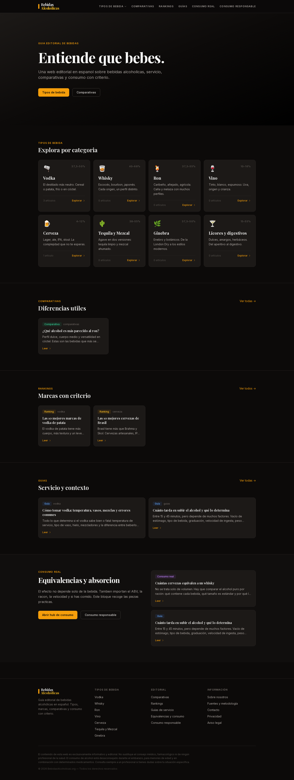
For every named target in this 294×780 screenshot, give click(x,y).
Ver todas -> (248, 301)
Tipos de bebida (111, 6)
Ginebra (100, 735)
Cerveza (100, 722)
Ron (97, 710)
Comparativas (142, 6)
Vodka (99, 697)
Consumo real (203, 6)
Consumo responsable (238, 6)
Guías (182, 6)
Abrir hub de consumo (57, 615)
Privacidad (214, 716)
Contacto (213, 710)
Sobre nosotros (217, 697)
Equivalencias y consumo (167, 716)
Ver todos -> (247, 388)
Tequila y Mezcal (106, 729)
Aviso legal (214, 722)
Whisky (99, 703)
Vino (98, 716)
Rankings (166, 6)
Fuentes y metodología (222, 703)
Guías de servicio (162, 710)
